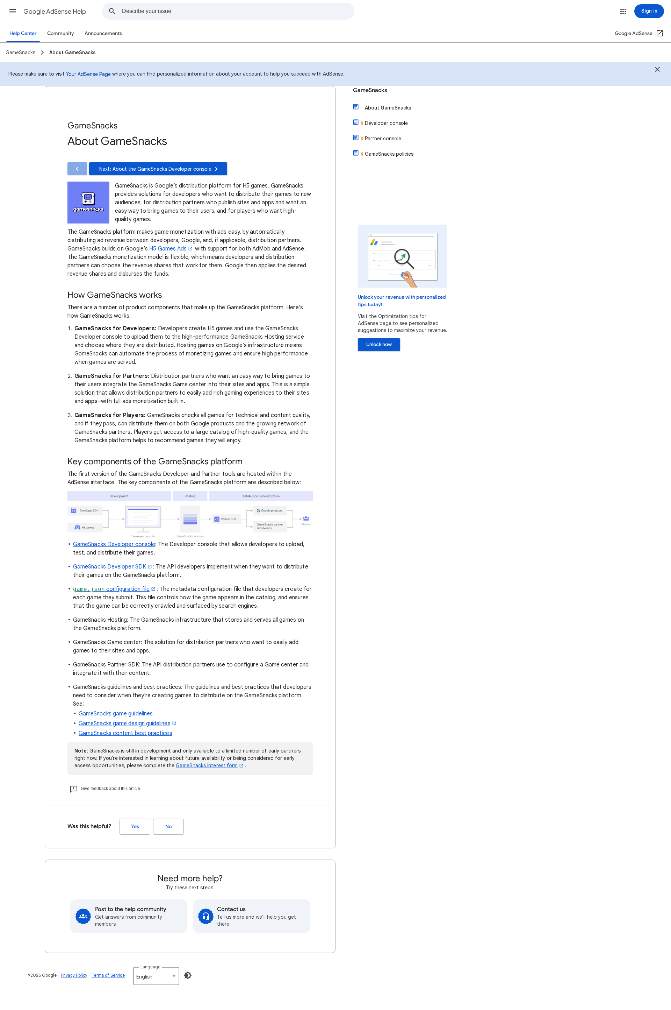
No (168, 826)
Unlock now (379, 344)
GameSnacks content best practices (125, 733)
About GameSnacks (388, 108)
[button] (12, 11)
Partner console (383, 138)
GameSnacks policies (389, 154)
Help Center (23, 33)
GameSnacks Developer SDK (109, 566)
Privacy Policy (74, 975)
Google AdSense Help (54, 11)
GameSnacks (370, 90)
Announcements (103, 33)
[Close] (657, 70)
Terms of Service (108, 975)
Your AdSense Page (88, 74)
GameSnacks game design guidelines (125, 723)
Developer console (386, 123)
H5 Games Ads (168, 248)
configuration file (111, 589)
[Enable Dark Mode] (187, 975)
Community (60, 33)
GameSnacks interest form (207, 765)
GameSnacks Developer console (114, 544)
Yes (135, 826)
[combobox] (238, 11)
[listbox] (156, 976)
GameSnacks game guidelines (116, 713)
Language (150, 966)
